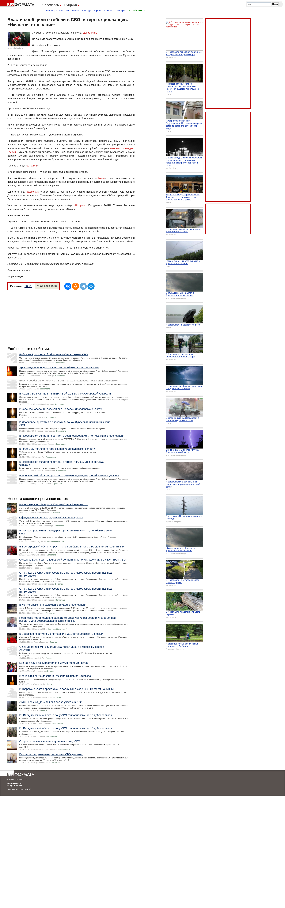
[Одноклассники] (75, 286)
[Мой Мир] (91, 286)
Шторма (80, 205)
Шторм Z (32, 165)
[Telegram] (83, 286)
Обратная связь (14, 783)
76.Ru (28, 286)
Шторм (101, 178)
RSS (29, 789)
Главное (47, 10)
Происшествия (103, 10)
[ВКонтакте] (67, 286)
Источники (72, 10)
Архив (59, 10)
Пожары (120, 10)
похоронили (32, 191)
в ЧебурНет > (137, 10)
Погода (86, 10)
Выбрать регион (14, 786)
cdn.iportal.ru (18, 48)
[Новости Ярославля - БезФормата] (18, 3)
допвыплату (90, 32)
